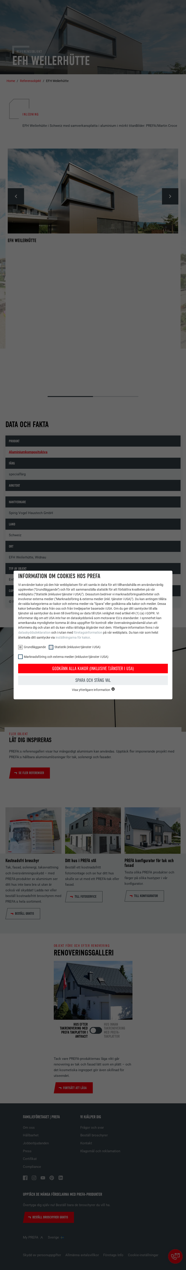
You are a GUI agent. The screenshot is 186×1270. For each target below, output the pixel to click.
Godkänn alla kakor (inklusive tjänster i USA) (93, 668)
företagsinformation (88, 632)
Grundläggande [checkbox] (35, 647)
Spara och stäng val (93, 680)
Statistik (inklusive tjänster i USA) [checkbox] (77, 647)
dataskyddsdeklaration (34, 632)
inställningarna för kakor (73, 637)
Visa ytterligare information (91, 690)
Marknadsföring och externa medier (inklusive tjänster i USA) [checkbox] (66, 657)
